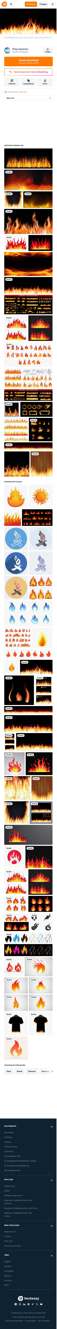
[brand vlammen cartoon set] (28, 371)
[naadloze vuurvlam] (16, 462)
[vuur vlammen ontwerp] (28, 260)
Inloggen (43, 4)
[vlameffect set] (28, 321)
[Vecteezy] (4, 4)
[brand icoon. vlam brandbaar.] (11, 870)
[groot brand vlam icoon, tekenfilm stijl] (16, 579)
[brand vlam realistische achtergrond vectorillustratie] (16, 520)
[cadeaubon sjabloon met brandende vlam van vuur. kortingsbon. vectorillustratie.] (15, 1129)
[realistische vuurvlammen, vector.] (28, 158)
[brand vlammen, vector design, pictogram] (28, 345)
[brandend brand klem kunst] (16, 769)
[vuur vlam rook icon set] (28, 395)
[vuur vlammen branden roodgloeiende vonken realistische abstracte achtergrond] (28, 179)
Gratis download (28, 61)
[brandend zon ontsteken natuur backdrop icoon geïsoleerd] (16, 604)
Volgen (48, 52)
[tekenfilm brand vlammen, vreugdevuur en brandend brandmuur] (19, 625)
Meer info (10, 97)
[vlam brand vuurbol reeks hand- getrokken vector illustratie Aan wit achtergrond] (15, 1282)
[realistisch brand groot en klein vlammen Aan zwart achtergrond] (16, 486)
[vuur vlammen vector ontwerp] (14, 1031)
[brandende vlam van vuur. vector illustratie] (28, 302)
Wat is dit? (23, 92)
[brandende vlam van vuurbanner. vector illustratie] (13, 939)
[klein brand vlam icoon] (14, 840)
